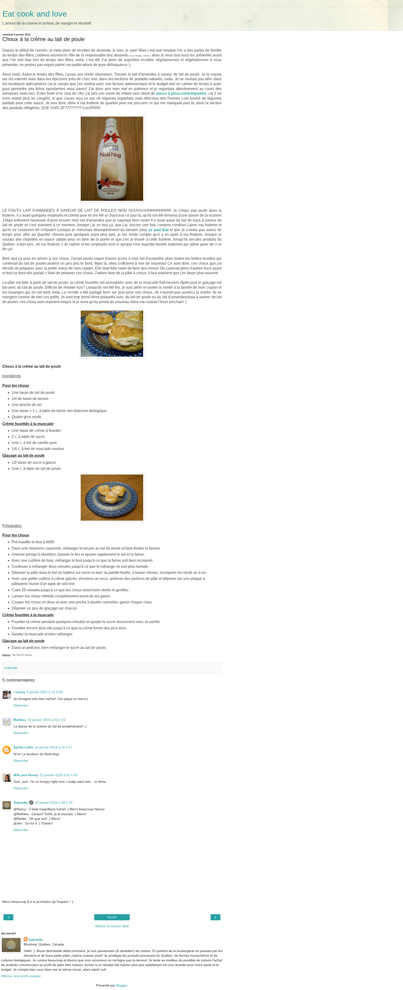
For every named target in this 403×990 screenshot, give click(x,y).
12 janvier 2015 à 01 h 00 (58, 775)
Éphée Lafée (23, 747)
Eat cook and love (34, 13)
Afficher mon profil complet (21, 976)
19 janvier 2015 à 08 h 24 (54, 802)
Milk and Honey (26, 775)
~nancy (19, 692)
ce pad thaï (158, 230)
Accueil (112, 917)
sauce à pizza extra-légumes (181, 93)
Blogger (121, 985)
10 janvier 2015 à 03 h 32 (47, 720)
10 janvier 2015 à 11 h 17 (53, 747)
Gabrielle (21, 802)
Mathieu (20, 720)
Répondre (21, 705)
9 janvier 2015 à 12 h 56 (45, 692)
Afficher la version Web (112, 926)
